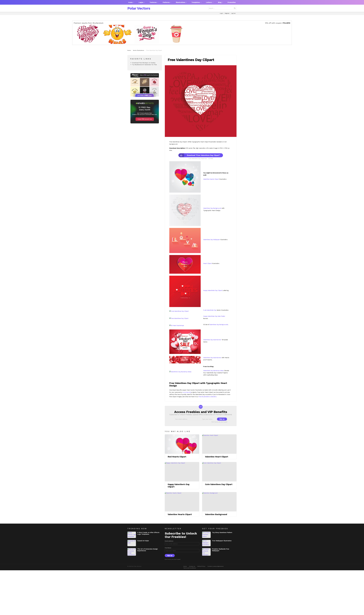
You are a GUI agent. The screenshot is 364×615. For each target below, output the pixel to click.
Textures (153, 2)
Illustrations (180, 2)
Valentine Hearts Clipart (211, 179)
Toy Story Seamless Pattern (222, 532)
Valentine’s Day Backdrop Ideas (213, 370)
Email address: (169, 541)
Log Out (233, 13)
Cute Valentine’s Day (209, 310)
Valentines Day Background (212, 208)
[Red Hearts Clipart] (182, 444)
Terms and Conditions (189, 568)
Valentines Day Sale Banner (212, 340)
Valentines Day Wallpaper (211, 239)
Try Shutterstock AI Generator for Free (144, 64)
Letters (209, 2)
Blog (219, 2)
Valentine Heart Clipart (216, 456)
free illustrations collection (207, 396)
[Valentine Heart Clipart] (219, 444)
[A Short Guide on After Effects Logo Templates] (131, 535)
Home (185, 566)
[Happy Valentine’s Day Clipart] (182, 471)
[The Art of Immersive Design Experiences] (131, 552)
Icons (130, 2)
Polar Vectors (138, 8)
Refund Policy (201, 566)
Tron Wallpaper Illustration (221, 541)
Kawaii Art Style (143, 541)
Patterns (166, 2)
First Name (168, 547)
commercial (187, 392)
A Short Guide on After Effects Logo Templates (148, 533)
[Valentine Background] (219, 501)
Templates (195, 2)
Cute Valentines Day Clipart (218, 484)
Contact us (192, 566)
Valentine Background (216, 514)
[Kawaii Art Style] (131, 543)
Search (235, 9)
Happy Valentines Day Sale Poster (214, 316)
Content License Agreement (215, 566)
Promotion (232, 2)
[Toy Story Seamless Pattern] (206, 535)
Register (227, 13)
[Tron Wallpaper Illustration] (206, 543)
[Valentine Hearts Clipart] (182, 501)
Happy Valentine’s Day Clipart (212, 290)
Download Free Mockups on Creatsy (143, 62)
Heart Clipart (207, 263)
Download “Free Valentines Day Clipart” (203, 155)
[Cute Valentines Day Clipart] (219, 471)
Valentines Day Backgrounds (218, 324)
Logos (141, 2)
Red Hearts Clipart (177, 456)
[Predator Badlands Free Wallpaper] (206, 552)
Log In (221, 13)
